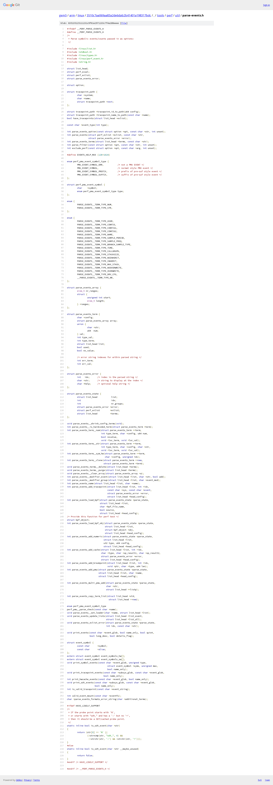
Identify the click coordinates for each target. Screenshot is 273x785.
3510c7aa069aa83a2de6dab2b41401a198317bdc (119, 15)
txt (260, 780)
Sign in (266, 4)
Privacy (27, 780)
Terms (36, 780)
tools (160, 15)
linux (81, 15)
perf (170, 15)
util (177, 15)
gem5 (63, 15)
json (267, 780)
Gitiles (19, 780)
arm (72, 15)
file (123, 23)
